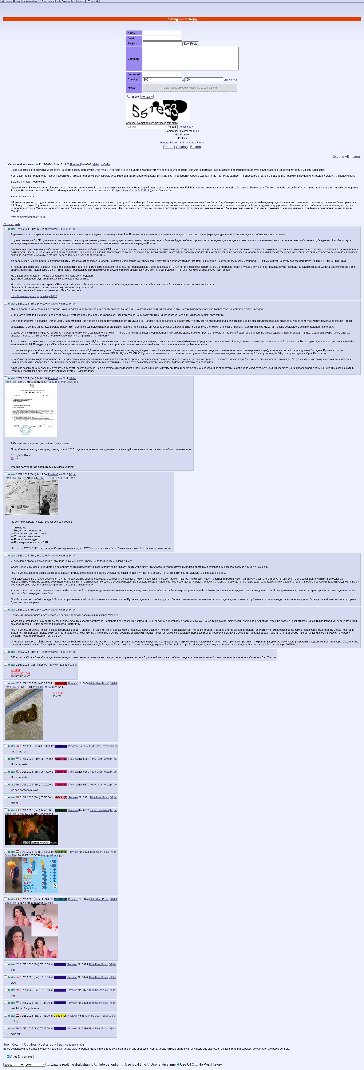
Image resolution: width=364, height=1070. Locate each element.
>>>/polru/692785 (21, 673)
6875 (85, 964)
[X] (93, 164)
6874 (86, 899)
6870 (86, 784)
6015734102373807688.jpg (57, 478)
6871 (86, 797)
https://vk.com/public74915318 (132, 190)
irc (92, 1)
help (59, 1)
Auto (14, 1056)
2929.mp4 (45, 813)
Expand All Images (347, 156)
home (8, 1)
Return (168, 147)
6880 (85, 1028)
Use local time (135, 1064)
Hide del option (109, 1064)
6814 (65, 609)
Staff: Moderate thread (192, 142)
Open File (10, 381)
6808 (88, 164)
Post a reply (47, 1044)
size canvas (230, 79)
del (97, 164)
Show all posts (11, 224)
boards (19, 1)
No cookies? (185, 126)
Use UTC (187, 1064)
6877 (85, 990)
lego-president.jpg (51, 855)
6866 (86, 683)
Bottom (195, 147)
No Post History (210, 1064)
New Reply (190, 43)
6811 (65, 378)
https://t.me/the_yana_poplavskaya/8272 (34, 296)
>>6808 (15, 670)
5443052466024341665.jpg (60, 381)
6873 (86, 851)
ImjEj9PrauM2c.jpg (50, 687)
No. (83, 164)
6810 (65, 303)
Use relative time (163, 1064)
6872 (86, 810)
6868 (86, 758)
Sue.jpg (48, 902)
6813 (65, 555)
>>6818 (105, 164)
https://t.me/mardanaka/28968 (28, 217)
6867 (85, 746)
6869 (86, 771)
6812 (65, 474)
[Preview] (75, 164)
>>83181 (58, 693)
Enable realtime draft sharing (72, 1064)
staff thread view (68, 1048)
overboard (33, 1)
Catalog (182, 147)
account (48, 1)
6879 (84, 1015)
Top (6, 1044)
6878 (85, 1002)
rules (196, 131)
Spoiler (135, 96)
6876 (85, 977)
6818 (66, 664)
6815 (65, 651)
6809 (65, 229)
